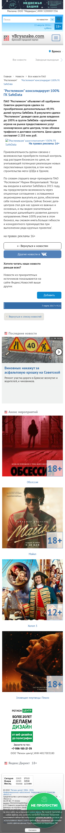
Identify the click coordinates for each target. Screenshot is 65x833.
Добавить (49, 295)
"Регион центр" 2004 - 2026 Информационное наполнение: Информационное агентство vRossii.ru (29, 792)
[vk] (44, 254)
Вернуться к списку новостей (25, 316)
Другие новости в (29, 254)
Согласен (32, 830)
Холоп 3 (45, 617)
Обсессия (44, 473)
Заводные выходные (47, 59)
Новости (20, 76)
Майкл (45, 545)
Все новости (19, 59)
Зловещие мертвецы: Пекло (39, 688)
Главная (7, 76)
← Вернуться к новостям (32, 246)
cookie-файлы (35, 812)
